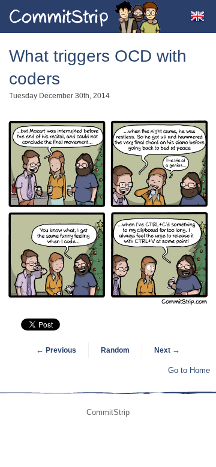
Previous (56, 350)
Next (167, 350)
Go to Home (189, 370)
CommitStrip (85, 16)
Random (115, 350)
